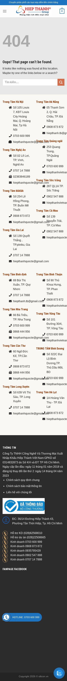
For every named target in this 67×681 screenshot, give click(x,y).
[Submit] (61, 82)
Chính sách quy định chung (23, 480)
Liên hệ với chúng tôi (19, 492)
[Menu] (5, 11)
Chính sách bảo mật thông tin (24, 486)
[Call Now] (6, 617)
